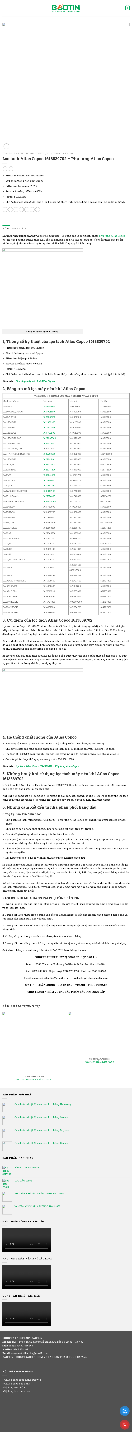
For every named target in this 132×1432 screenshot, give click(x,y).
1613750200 (49, 432)
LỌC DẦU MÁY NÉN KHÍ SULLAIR (33, 1079)
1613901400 (49, 411)
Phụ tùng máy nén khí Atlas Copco (35, 381)
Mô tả (6, 228)
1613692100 (49, 427)
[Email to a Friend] (21, 209)
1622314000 (49, 496)
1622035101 (49, 459)
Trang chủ (8, 153)
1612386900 (49, 422)
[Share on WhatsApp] (5, 209)
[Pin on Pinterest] (26, 209)
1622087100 (49, 417)
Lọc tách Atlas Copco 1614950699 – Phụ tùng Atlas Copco (47, 766)
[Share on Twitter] (16, 209)
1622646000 (49, 501)
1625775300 (49, 464)
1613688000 (49, 480)
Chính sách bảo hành (17, 1383)
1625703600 (49, 453)
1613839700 (49, 485)
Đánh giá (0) (19, 228)
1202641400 (49, 475)
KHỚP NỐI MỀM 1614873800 (99, 1061)
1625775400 (49, 469)
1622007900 (49, 438)
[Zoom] (6, 146)
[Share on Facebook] (10, 209)
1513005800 (49, 406)
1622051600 (49, 443)
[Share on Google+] (32, 209)
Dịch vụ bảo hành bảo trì (19, 1391)
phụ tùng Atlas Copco (112, 235)
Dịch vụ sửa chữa (14, 1387)
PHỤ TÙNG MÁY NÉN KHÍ (31, 153)
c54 (85, 1357)
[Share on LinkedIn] (37, 209)
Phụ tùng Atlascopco (60, 153)
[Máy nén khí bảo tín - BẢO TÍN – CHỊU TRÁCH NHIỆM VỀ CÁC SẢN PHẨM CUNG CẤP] (66, 8)
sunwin (36, 1379)
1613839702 (49, 490)
